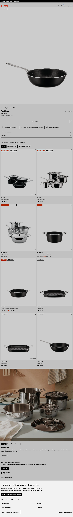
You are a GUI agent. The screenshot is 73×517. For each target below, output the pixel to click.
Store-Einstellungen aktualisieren (10, 512)
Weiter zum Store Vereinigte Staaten (11, 494)
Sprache (39, 503)
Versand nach (5, 503)
